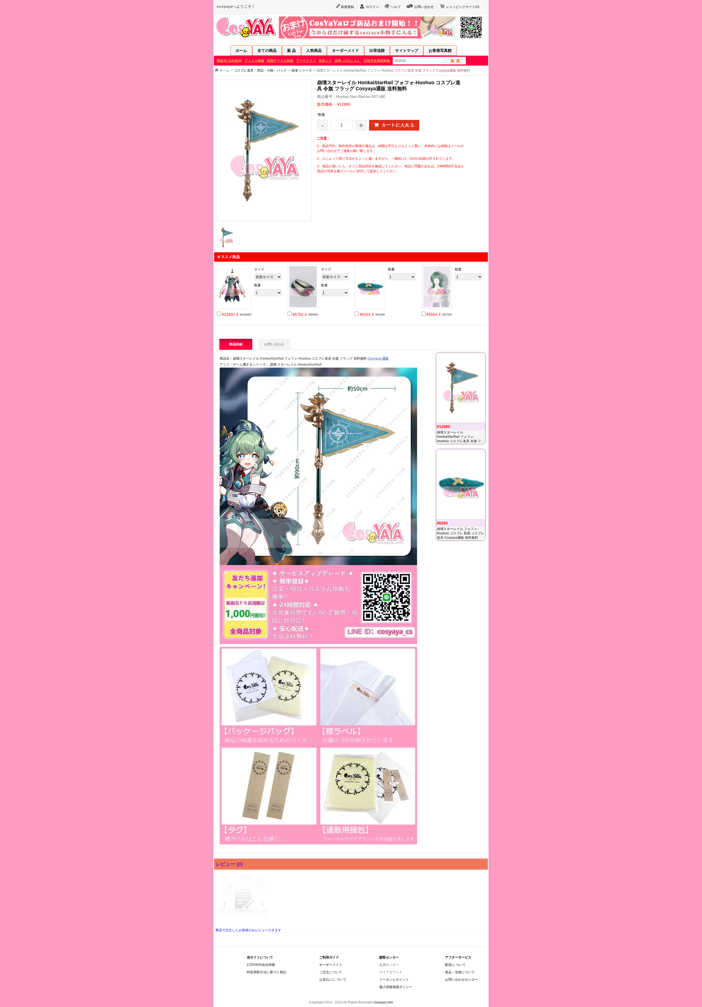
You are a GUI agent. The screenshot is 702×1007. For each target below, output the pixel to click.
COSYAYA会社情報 (261, 965)
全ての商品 (267, 50)
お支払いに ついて (332, 979)
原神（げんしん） (348, 61)
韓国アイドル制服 (280, 61)
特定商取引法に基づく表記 (266, 972)
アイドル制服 (254, 61)
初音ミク (325, 61)
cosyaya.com (383, 1002)
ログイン (372, 7)
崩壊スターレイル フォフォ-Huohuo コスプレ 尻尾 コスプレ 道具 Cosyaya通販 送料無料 (460, 533)
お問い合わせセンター (461, 979)
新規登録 (347, 7)
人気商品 (314, 50)
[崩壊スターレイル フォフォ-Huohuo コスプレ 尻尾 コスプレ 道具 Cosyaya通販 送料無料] (460, 484)
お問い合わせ (424, 7)
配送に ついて (455, 965)
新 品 (291, 50)
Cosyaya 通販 (378, 358)
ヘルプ (396, 7)
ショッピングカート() (462, 7)
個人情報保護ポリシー (395, 987)
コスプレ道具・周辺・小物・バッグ (260, 70)
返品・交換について (460, 972)
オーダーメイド (345, 50)
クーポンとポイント (394, 979)
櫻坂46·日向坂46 (229, 61)
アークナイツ (306, 61)
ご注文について (330, 972)
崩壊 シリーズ (301, 70)
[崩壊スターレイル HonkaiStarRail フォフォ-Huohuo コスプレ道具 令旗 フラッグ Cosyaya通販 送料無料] (460, 388)
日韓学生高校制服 (377, 61)
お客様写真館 (440, 50)
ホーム (241, 50)
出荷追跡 (377, 50)
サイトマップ (406, 50)
